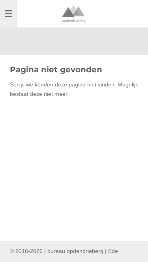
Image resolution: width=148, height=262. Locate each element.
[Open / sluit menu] (8, 13)
